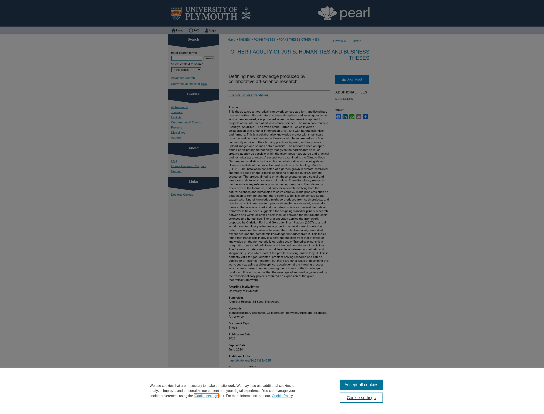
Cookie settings (206, 396)
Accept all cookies (361, 384)
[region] (272, 390)
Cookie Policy (282, 396)
